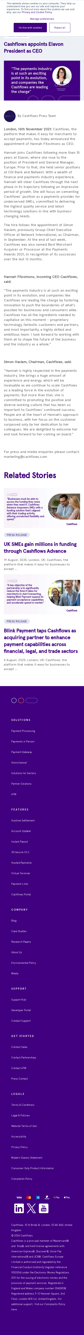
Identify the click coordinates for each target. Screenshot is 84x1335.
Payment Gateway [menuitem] (21, 752)
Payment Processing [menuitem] (23, 731)
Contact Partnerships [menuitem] (23, 1058)
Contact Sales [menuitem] (19, 1047)
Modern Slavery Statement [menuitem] (26, 1158)
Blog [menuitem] (13, 921)
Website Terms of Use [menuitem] (24, 1126)
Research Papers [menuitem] (21, 942)
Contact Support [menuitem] (21, 1021)
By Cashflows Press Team (37, 116)
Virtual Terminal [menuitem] (20, 873)
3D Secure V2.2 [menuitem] (20, 852)
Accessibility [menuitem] (18, 1137)
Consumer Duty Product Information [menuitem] (32, 1168)
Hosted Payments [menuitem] (21, 863)
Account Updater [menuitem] (21, 831)
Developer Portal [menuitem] (21, 1010)
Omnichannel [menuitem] (19, 763)
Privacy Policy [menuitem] (19, 1147)
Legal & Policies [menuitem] (20, 1115)
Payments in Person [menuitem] (22, 741)
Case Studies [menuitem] (19, 931)
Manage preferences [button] (42, 18)
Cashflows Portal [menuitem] (21, 894)
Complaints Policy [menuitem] (21, 1179)
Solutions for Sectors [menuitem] (23, 773)
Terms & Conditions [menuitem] (22, 1105)
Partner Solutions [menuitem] (21, 784)
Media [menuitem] (14, 973)
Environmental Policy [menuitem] (23, 963)
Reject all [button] (59, 27)
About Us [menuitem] (16, 952)
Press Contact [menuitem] (19, 1079)
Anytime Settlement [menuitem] (23, 820)
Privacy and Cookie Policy (37, 12)
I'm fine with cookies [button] (30, 27)
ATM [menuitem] (13, 794)
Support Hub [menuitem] (18, 1000)
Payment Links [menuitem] (19, 884)
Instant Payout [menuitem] (19, 842)
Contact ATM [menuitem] (18, 1068)
